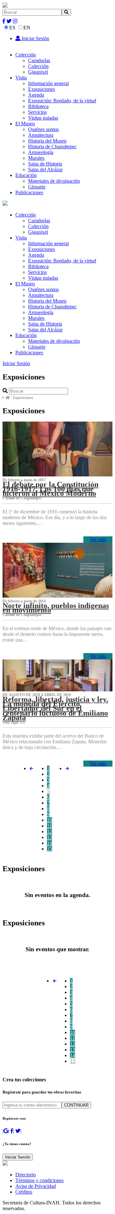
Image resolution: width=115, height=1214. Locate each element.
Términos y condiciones (39, 1180)
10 (49, 820)
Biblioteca (38, 106)
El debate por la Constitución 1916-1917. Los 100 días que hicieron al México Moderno (50, 488)
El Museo (25, 123)
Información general (48, 83)
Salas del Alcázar (45, 169)
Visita (21, 77)
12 (49, 831)
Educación (26, 175)
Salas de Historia (45, 163)
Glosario (36, 186)
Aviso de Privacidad (35, 1186)
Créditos (23, 1192)
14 (49, 843)
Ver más (98, 539)
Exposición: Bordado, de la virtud (62, 100)
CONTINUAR (76, 1105)
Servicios (37, 112)
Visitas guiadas (43, 118)
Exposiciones (41, 89)
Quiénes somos (43, 129)
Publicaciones (29, 192)
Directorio (25, 1174)
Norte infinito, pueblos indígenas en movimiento (56, 607)
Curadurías (39, 60)
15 (49, 848)
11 (49, 825)
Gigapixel (38, 72)
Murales (36, 158)
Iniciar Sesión (34, 38)
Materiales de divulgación (54, 181)
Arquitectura (40, 135)
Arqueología (40, 152)
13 (49, 837)
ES (12, 27)
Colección (25, 54)
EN (26, 27)
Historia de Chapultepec (52, 146)
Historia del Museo (47, 140)
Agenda (36, 95)
